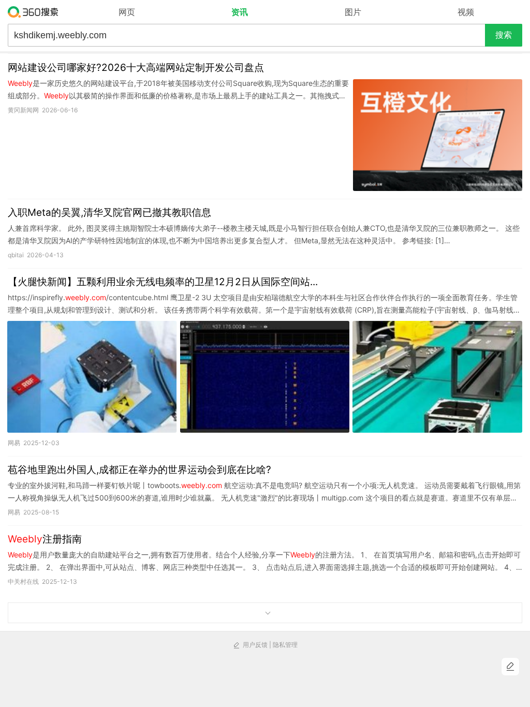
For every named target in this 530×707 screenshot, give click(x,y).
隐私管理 (285, 645)
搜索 (503, 35)
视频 (466, 12)
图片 (353, 12)
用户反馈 (255, 645)
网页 (127, 12)
